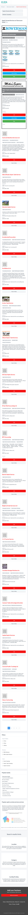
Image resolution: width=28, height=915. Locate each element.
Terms (10, 904)
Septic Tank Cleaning (8, 763)
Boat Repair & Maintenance (8, 783)
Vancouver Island (10, 6)
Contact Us (22, 901)
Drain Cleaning (7, 761)
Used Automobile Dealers (7, 777)
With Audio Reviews (8, 754)
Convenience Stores (6, 795)
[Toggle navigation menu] (26, 2)
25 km (5, 740)
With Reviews (7, 752)
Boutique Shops (5, 785)
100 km (5, 745)
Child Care (4, 790)
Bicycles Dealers (5, 779)
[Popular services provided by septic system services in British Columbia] (14, 819)
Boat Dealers (5, 781)
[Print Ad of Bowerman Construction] (5, 52)
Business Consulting (6, 786)
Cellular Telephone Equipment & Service (10, 788)
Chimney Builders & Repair (7, 792)
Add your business (14, 895)
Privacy (13, 904)
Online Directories (10, 901)
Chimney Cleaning (6, 793)
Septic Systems (7, 765)
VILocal (2, 6)
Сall (14, 70)
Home (4, 901)
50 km (5, 743)
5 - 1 (5, 112)
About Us (17, 901)
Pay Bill (17, 904)
